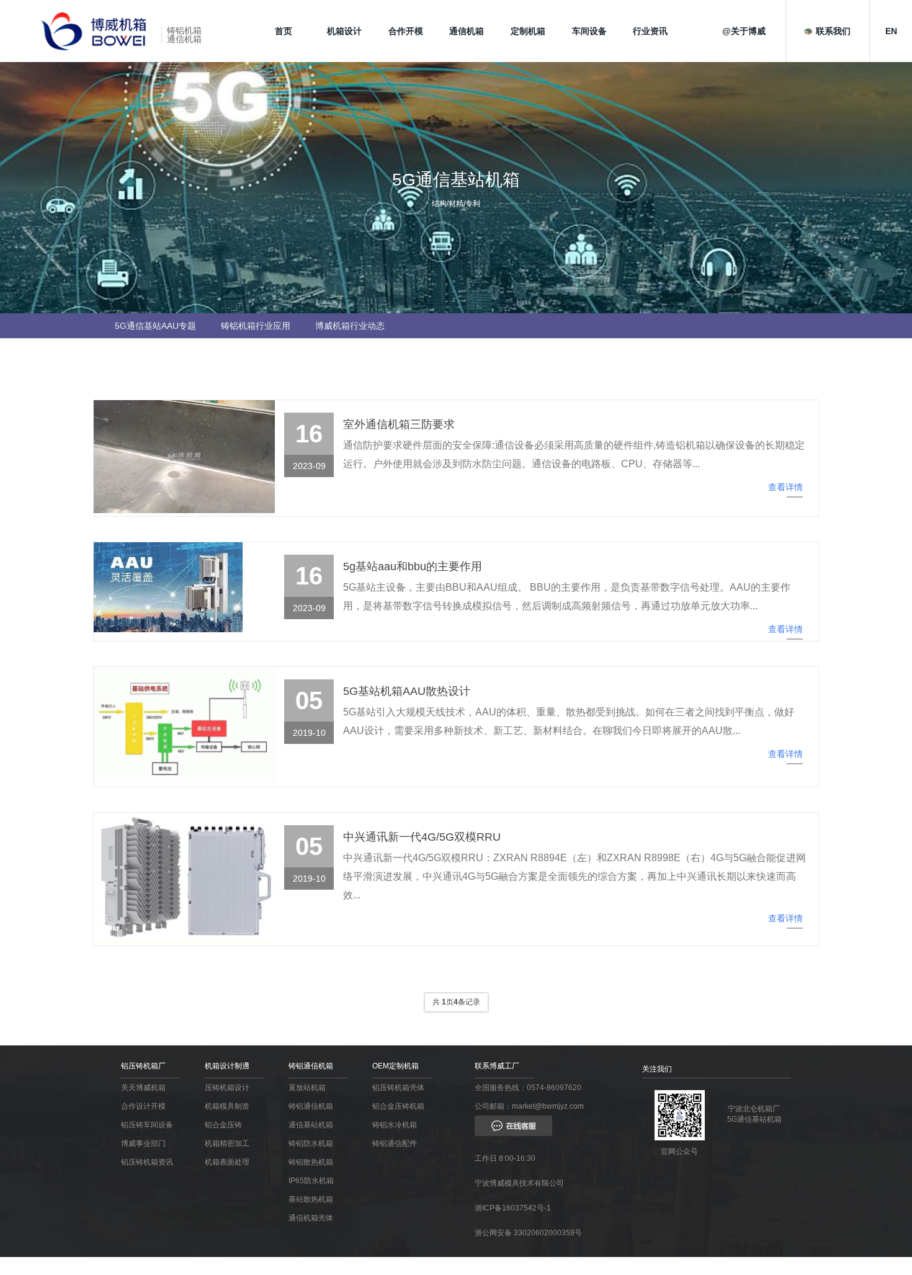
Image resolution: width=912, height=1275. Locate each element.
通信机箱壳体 (310, 1218)
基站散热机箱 (310, 1199)
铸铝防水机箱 (310, 1143)
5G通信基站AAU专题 (155, 326)
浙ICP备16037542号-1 (513, 1208)
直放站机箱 (307, 1087)
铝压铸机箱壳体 (398, 1087)
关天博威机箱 (143, 1087)
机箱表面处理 (227, 1162)
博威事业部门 (143, 1143)
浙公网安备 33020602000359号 (528, 1232)
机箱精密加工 (227, 1143)
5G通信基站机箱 (754, 1119)
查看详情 (785, 487)
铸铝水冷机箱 (394, 1125)
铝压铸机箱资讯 (147, 1162)
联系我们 (833, 31)
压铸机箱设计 (227, 1087)
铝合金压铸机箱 (398, 1106)
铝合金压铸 (223, 1125)
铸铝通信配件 (394, 1143)
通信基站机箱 (310, 1125)
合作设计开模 (143, 1106)
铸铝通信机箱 (310, 1106)
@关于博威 (744, 31)
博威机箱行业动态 (350, 326)
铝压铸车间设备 (147, 1125)
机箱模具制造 (227, 1106)
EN (891, 31)
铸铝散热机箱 (310, 1162)
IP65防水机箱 (311, 1180)
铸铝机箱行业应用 (255, 326)
